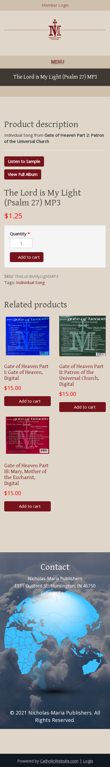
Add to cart (28, 257)
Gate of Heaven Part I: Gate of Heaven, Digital (26, 372)
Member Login (55, 5)
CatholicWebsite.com (59, 761)
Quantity (20, 233)
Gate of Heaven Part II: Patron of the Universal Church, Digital (81, 375)
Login (88, 761)
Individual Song (30, 282)
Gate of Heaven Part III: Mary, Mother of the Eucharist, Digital (26, 474)
